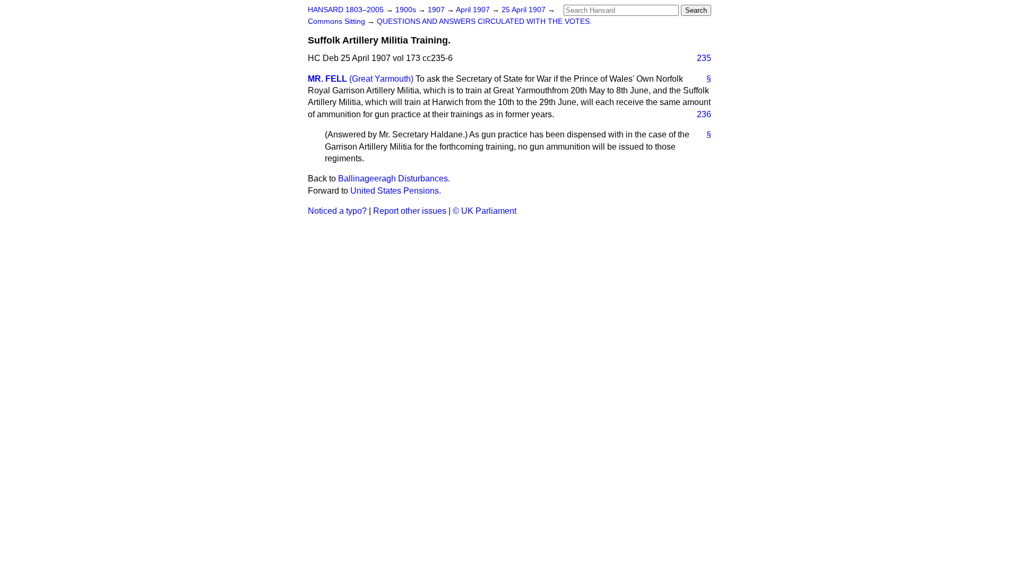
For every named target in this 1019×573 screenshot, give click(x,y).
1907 (437, 10)
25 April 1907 (525, 10)
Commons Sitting (337, 21)
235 (704, 58)
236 (704, 114)
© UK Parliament (484, 210)
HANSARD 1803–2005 (346, 10)
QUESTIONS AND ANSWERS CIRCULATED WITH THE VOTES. (484, 21)
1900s (406, 10)
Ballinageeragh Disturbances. (394, 178)
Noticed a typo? (337, 210)
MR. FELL (327, 78)
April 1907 (474, 10)
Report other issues (409, 210)
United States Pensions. (395, 190)
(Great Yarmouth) (381, 78)
